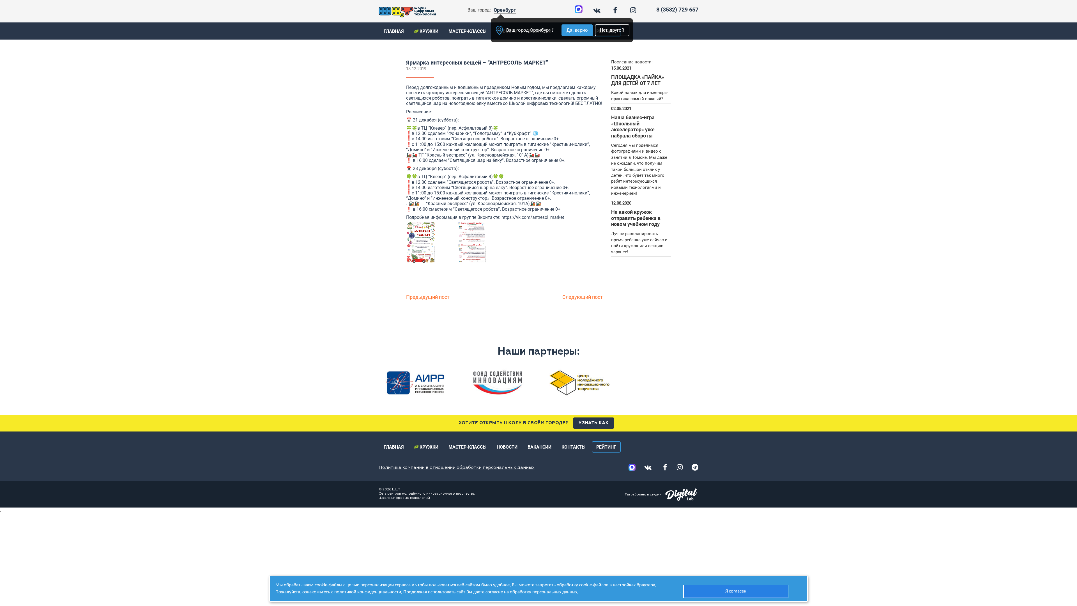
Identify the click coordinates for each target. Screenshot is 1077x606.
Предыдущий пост (428, 297)
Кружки (428, 31)
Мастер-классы (467, 31)
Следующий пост (582, 297)
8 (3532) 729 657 (677, 9)
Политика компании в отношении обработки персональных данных (457, 467)
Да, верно (577, 30)
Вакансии (539, 447)
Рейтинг (606, 447)
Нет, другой (612, 30)
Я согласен (735, 591)
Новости (507, 447)
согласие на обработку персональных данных (531, 592)
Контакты (573, 447)
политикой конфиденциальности (367, 592)
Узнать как (594, 423)
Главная (394, 31)
